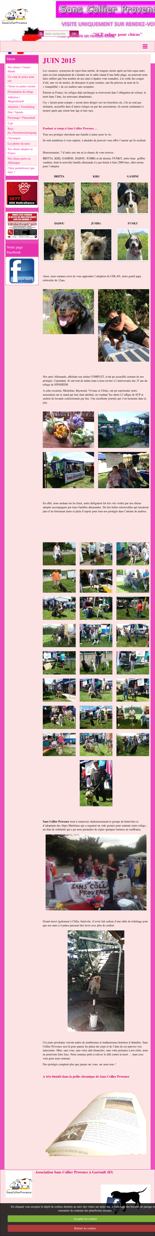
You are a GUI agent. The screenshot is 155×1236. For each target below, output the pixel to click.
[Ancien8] (96, 608)
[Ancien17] (96, 690)
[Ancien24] (96, 783)
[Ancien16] (59, 690)
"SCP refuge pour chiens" (117, 34)
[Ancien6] (132, 581)
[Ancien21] (132, 717)
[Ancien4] (59, 581)
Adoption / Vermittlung (21, 107)
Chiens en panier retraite (22, 86)
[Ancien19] (59, 717)
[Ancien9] (132, 608)
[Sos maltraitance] (22, 193)
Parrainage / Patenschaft (21, 117)
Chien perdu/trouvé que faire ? (21, 170)
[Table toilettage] (96, 980)
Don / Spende (15, 112)
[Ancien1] (59, 554)
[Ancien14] (96, 662)
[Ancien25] (132, 744)
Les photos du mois (19, 143)
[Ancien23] (96, 744)
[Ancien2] (96, 554)
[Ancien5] (96, 581)
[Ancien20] (96, 717)
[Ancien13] (59, 662)
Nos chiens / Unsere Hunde (19, 69)
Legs (10, 123)
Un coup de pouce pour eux (21, 79)
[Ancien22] (59, 744)
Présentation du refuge (20, 92)
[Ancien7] (59, 608)
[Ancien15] (132, 662)
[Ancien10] (59, 635)
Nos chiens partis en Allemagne (19, 160)
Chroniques (14, 138)
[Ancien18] (132, 690)
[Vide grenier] (96, 872)
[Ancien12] (132, 635)
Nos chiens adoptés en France (20, 151)
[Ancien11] (96, 635)
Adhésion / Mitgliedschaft (16, 99)
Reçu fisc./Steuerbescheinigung (22, 130)
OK (74, 34)
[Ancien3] (132, 554)
